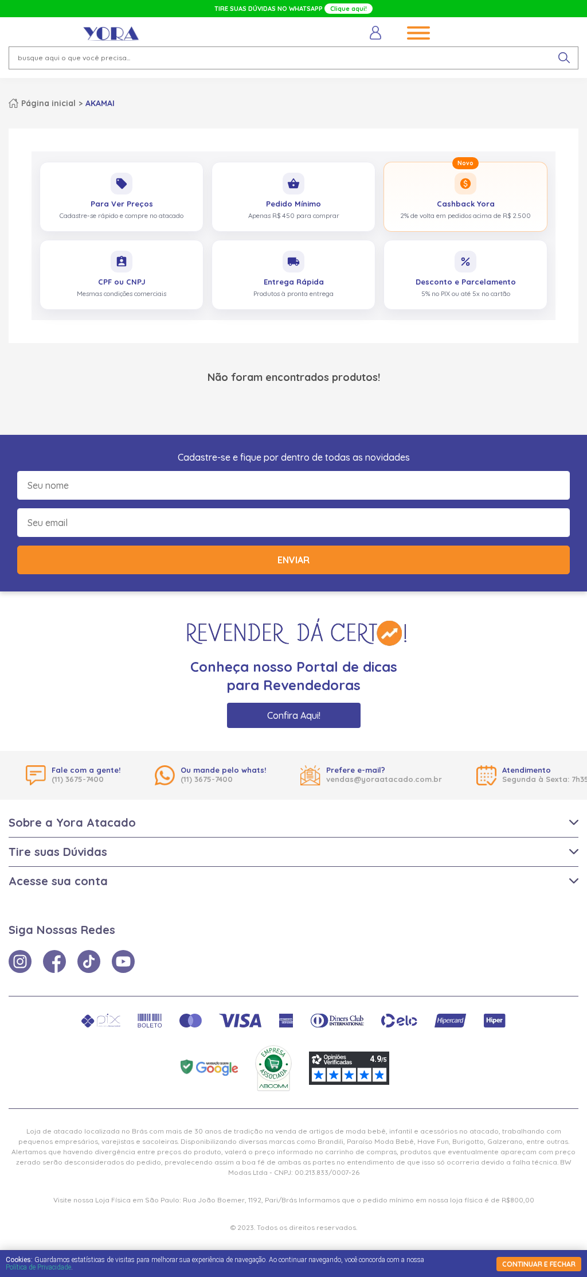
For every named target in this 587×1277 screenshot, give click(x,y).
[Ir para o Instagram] (20, 961)
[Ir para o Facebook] (54, 961)
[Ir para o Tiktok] (88, 961)
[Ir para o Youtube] (123, 961)
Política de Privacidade (38, 1267)
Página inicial (48, 103)
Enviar (293, 560)
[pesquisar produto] (564, 58)
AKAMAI (100, 103)
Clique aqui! (348, 9)
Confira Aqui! (293, 715)
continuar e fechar (539, 1264)
